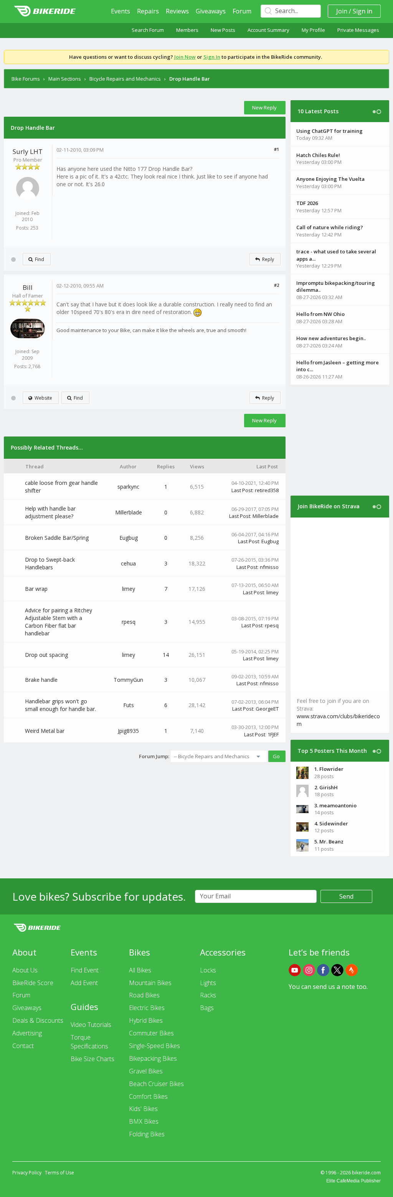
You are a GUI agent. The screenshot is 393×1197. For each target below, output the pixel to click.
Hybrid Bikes (146, 1020)
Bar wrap (36, 588)
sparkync (128, 486)
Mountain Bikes (150, 983)
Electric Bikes (147, 1008)
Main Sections (64, 78)
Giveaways (211, 11)
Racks (208, 995)
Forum (242, 11)
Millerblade (128, 512)
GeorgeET (267, 708)
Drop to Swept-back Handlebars (50, 563)
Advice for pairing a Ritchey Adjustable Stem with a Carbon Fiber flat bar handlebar (58, 622)
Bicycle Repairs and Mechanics (125, 78)
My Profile (313, 29)
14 (166, 654)
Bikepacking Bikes (153, 1058)
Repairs (148, 11)
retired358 (267, 490)
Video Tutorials (91, 1024)
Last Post (242, 490)
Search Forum (148, 29)
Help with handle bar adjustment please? (50, 512)
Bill (28, 287)
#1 (276, 149)
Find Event (85, 970)
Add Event (84, 983)
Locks (208, 970)
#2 (276, 285)
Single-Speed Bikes (154, 1046)
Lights (208, 983)
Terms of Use (59, 1172)
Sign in (362, 11)
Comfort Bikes (148, 1096)
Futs (128, 705)
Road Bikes (144, 995)
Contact (23, 1046)
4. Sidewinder (331, 823)
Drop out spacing (46, 654)
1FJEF (273, 734)
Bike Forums (26, 78)
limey (128, 588)
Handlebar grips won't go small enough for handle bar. (60, 705)
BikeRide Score (32, 983)
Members (187, 29)
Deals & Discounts (37, 1020)
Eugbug (128, 537)
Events (120, 11)
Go (276, 756)
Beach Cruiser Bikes (156, 1084)
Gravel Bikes (146, 1071)
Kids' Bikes (143, 1108)
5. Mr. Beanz (328, 841)
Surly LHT (28, 151)
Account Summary (268, 29)
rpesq (128, 621)
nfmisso (269, 567)
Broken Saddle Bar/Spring (57, 537)
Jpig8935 (128, 730)
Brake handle (41, 679)
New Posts (223, 29)
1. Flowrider (328, 768)
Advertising (27, 1033)
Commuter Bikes (151, 1033)
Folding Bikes (147, 1134)
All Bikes (140, 970)
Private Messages (358, 29)
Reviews (177, 11)
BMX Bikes (144, 1121)
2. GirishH (326, 787)
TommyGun (128, 679)
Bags (207, 1008)
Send (346, 896)
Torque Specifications (89, 1041)
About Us (25, 970)
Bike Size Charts (92, 1059)
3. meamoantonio (335, 805)
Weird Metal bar (44, 730)
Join (341, 11)
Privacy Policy (26, 1172)
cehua (128, 563)
